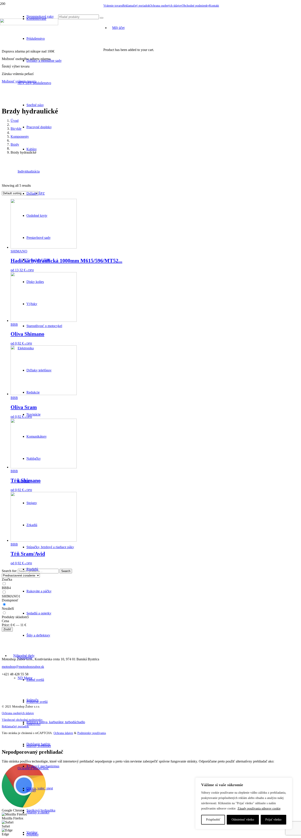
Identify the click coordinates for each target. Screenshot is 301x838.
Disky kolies (35, 282)
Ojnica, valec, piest (39, 788)
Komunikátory (36, 436)
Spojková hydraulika (40, 810)
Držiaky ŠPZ (35, 193)
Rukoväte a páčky (39, 591)
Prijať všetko (273, 819)
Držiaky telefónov (39, 370)
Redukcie (33, 392)
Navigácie (33, 414)
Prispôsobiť (213, 819)
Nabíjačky (33, 458)
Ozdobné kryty (36, 215)
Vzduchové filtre (38, 260)
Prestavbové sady (38, 237)
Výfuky (31, 304)
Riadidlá (32, 569)
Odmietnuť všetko (243, 819)
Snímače (32, 700)
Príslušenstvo (35, 38)
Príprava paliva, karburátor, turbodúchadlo (55, 722)
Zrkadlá (31, 525)
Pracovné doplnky (39, 127)
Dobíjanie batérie (38, 744)
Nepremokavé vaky (40, 16)
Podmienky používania (91, 733)
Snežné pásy (35, 105)
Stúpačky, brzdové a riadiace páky (50, 547)
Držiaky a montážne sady (44, 60)
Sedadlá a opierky (38, 613)
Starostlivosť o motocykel (44, 326)
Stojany (31, 503)
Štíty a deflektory (38, 635)
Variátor (31, 832)
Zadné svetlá (35, 680)
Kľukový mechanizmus (42, 766)
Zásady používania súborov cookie (259, 808)
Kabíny (31, 149)
